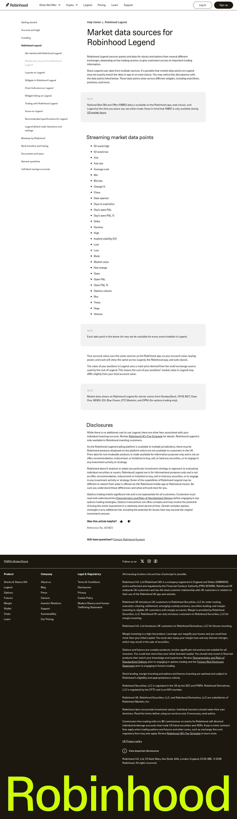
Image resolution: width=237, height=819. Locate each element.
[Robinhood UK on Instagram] (149, 562)
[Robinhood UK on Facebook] (155, 562)
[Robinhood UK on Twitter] (142, 562)
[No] (129, 521)
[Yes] (121, 521)
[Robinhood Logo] (17, 5)
